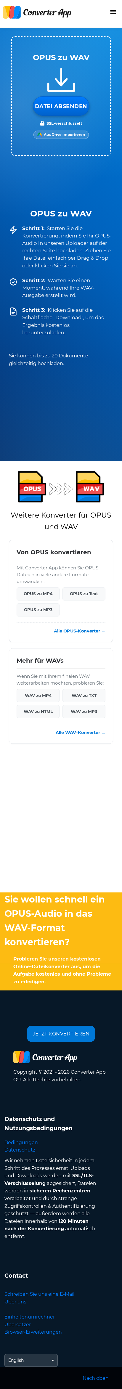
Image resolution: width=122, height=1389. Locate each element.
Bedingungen (21, 1142)
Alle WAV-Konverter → (80, 732)
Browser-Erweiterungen (33, 1332)
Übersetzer (17, 1324)
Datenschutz (19, 1150)
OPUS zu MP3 (38, 609)
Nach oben (96, 1378)
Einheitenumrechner (29, 1317)
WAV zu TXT (84, 695)
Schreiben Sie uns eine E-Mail (39, 1294)
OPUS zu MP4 (38, 593)
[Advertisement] (61, 820)
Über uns (15, 1302)
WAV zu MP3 (84, 711)
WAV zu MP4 (38, 695)
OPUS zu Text (84, 593)
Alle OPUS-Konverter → (79, 630)
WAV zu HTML (38, 711)
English (16, 1360)
